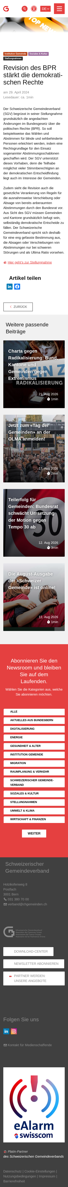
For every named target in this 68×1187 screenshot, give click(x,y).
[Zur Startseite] (6, 8)
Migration (18, 763)
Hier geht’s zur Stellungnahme (30, 262)
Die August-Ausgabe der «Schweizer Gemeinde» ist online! (31, 581)
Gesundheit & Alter (25, 746)
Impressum (47, 1176)
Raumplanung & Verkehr (29, 771)
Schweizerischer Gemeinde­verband (32, 782)
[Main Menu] (59, 8)
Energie (16, 737)
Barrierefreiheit (14, 1181)
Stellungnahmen (13, 58)
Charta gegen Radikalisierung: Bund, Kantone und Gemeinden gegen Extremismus (33, 365)
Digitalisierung (22, 728)
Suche (25, 9)
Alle (13, 711)
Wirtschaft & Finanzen (28, 819)
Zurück (20, 307)
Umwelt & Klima (22, 810)
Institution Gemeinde (15, 53)
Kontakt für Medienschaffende (30, 1045)
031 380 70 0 (17, 899)
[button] (59, 8)
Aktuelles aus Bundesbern (31, 720)
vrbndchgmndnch (27, 904)
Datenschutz (12, 1171)
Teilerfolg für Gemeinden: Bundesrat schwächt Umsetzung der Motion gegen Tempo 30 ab (33, 513)
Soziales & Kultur (38, 53)
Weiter (34, 833)
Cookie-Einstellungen (40, 1171)
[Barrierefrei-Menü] (34, 9)
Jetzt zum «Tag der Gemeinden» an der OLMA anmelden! (29, 432)
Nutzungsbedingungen (19, 1176)
